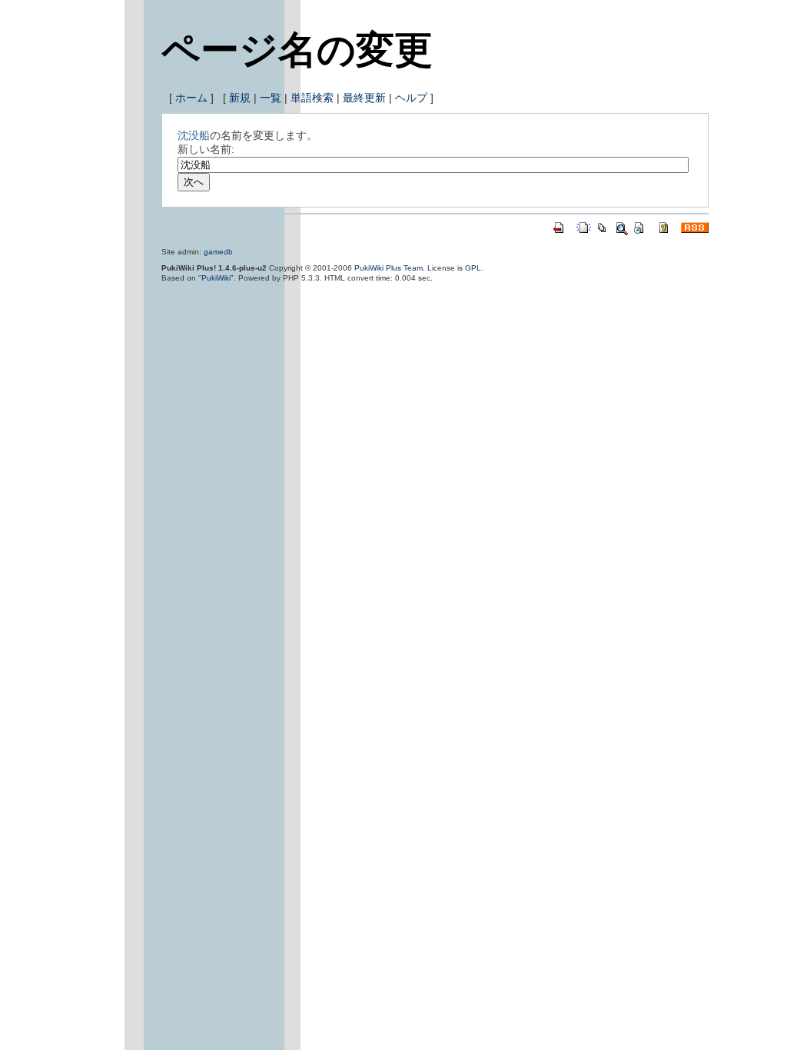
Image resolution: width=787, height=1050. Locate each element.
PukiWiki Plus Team (388, 268)
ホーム (191, 97)
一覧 (270, 97)
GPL (473, 268)
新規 (240, 97)
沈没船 (194, 135)
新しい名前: (206, 149)
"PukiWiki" (216, 278)
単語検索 (312, 97)
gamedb (218, 252)
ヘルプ (411, 97)
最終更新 (364, 97)
